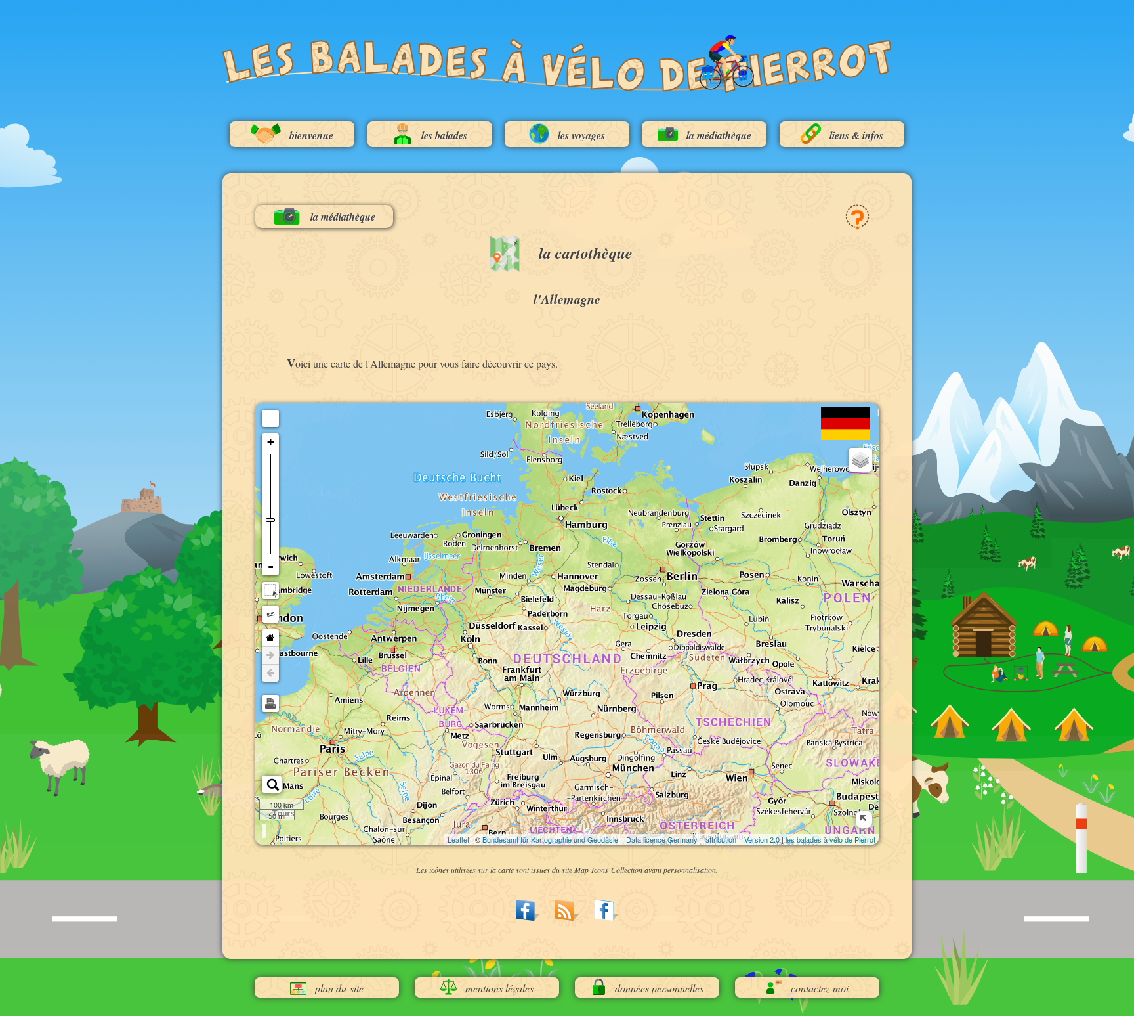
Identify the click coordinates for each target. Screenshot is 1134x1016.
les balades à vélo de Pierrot (830, 839)
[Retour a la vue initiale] (270, 638)
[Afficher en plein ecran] (270, 418)
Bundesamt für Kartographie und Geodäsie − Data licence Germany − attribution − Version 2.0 (631, 839)
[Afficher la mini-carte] (864, 819)
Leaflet (458, 839)
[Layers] (860, 460)
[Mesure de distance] (270, 614)
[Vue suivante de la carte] (270, 656)
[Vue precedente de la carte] (270, 673)
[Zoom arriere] (270, 566)
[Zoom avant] (270, 442)
